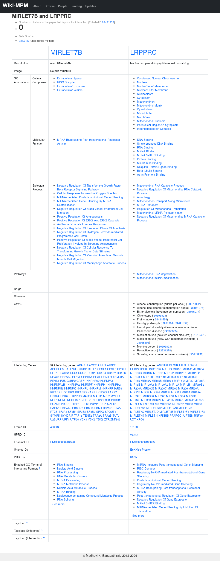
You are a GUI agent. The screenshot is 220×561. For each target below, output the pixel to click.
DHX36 (121, 373)
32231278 (165, 350)
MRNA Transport (147, 205)
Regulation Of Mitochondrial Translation (161, 209)
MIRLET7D (152, 412)
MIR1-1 (177, 369)
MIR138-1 (136, 377)
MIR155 (135, 381)
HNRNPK (70, 388)
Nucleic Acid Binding (70, 468)
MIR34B (191, 396)
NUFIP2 (97, 400)
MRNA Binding (146, 151)
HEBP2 (134, 369)
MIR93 (189, 404)
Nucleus (142, 82)
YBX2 (91, 419)
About (37, 6)
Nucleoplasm (145, 94)
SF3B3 (91, 412)
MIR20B (135, 392)
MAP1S (167, 369)
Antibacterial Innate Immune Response (81, 224)
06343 (134, 434)
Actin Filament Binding (151, 174)
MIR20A (194, 388)
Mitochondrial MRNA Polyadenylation (160, 212)
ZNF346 (115, 419)
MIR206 (183, 388)
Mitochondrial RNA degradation (156, 274)
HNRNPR (107, 388)
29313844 (168, 323)
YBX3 (99, 419)
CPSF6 (111, 369)
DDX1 (73, 373)
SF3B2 (81, 412)
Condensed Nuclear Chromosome (158, 78)
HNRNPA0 (93, 381)
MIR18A (199, 381)
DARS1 (64, 373)
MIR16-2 (179, 381)
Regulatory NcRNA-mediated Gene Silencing (164, 484)
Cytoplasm (143, 98)
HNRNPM (95, 388)
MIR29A (196, 392)
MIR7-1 (179, 400)
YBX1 (83, 419)
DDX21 (82, 373)
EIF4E (183, 365)
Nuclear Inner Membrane (152, 86)
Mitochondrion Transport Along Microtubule (163, 201)
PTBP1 (75, 404)
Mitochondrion (145, 101)
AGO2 (93, 365)
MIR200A (136, 388)
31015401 (199, 335)
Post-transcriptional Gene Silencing (159, 480)
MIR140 (161, 377)
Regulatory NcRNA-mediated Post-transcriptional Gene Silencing (171, 474)
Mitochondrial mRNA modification (158, 278)
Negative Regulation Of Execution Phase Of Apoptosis (91, 228)
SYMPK (55, 415)
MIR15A (146, 381)
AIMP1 (102, 365)
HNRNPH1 (100, 384)
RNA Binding (145, 147)
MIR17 (189, 381)
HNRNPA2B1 (58, 384)
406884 (54, 427)
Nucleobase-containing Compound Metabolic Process (90, 495)
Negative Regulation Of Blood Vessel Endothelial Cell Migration (90, 211)
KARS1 (92, 392)
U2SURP (55, 419)
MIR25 (186, 392)
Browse (50, 6)
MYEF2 (115, 396)
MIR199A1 (147, 384)
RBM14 (88, 408)
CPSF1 (101, 369)
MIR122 (169, 373)
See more (58, 504)
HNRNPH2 (114, 384)
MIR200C (161, 388)
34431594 (161, 319)
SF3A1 (62, 412)
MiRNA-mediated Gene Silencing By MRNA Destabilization (84, 203)
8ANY (134, 457)
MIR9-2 (144, 404)
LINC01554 (154, 369)
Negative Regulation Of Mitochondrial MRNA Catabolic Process (171, 218)
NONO (62, 400)
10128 (134, 427)
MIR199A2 (161, 384)
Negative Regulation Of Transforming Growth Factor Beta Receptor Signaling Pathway (89, 187)
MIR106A (198, 369)
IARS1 (118, 388)
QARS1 (112, 404)
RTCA (117, 408)
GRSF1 (81, 381)
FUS (63, 381)
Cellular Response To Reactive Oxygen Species (87, 193)
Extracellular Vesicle (69, 90)
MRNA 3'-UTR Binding (151, 155)
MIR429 (156, 400)
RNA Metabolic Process (72, 476)
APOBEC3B (58, 369)
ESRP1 (107, 377)
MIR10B (158, 373)
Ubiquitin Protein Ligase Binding (157, 167)
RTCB (54, 412)
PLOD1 (65, 404)
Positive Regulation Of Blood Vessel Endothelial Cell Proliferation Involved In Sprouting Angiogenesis (89, 242)
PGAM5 (55, 404)
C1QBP (82, 369)
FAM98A (118, 377)
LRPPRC (143, 52)
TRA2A (97, 415)
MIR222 (176, 392)
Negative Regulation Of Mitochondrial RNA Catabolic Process (169, 191)
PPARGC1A (177, 415)
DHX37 (54, 377)
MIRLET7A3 (170, 408)
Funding (76, 6)
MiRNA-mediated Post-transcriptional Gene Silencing (90, 197)
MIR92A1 (165, 404)
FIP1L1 (54, 381)
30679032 (194, 304)
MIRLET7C (137, 412)
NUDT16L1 (74, 400)
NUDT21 (86, 400)
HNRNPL (82, 388)
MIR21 (145, 392)
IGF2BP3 (81, 392)
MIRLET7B (66, 52)
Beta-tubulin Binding (149, 170)
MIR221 (165, 392)
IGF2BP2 (68, 392)
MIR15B (157, 381)
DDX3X (101, 373)
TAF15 (78, 415)
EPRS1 (87, 377)
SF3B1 (72, 412)
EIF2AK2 (65, 377)
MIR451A (168, 400)
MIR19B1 (186, 384)
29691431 (181, 323)
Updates (90, 6)
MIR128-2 (194, 373)
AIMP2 (111, 365)
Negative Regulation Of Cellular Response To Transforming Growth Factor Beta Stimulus (85, 249)
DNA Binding (145, 140)
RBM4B (108, 408)
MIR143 (182, 377)
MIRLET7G (137, 415)
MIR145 (192, 377)
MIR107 (147, 373)
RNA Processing (67, 472)
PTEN (189, 415)
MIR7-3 (198, 400)
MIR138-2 (149, 377)
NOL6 (53, 400)
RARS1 (55, 408)
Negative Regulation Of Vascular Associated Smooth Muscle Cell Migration (90, 257)
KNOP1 (102, 392)
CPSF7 (121, 369)
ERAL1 (97, 377)
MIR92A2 (178, 404)
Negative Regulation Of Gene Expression (162, 499)
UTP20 (74, 419)
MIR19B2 (198, 384)
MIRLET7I (151, 415)
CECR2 (173, 365)
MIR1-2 (187, 369)
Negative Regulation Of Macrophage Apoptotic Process (91, 263)
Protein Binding (146, 159)
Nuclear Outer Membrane (152, 90)
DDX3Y (111, 373)
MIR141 (171, 377)
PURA (102, 404)
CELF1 (92, 369)
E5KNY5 (135, 449)
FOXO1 (192, 365)
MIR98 (198, 404)
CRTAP (55, 373)
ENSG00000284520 (62, 442)
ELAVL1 (77, 377)
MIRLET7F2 (197, 412)
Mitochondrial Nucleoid (151, 121)
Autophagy (143, 197)
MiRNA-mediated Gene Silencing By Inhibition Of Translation (167, 509)
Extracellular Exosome (71, 86)
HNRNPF (87, 384)
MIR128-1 (181, 373)
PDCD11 (116, 400)
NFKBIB (164, 415)
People (62, 6)
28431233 (108, 22)
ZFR (107, 419)
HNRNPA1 (106, 381)
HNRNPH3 (56, 388)
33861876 (197, 308)
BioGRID (24, 40)
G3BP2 (71, 381)
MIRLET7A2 (154, 408)
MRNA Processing (68, 480)
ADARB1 (82, 365)
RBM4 (98, 408)
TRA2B (107, 415)
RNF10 (198, 415)
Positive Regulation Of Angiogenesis (80, 216)
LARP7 (112, 392)
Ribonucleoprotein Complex (154, 129)
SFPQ (100, 412)
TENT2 (87, 415)
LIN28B (65, 396)
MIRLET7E (166, 412)
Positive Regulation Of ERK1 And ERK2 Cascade (88, 220)
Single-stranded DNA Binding (155, 143)
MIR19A (174, 384)
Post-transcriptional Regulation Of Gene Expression (169, 495)
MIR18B (135, 384)
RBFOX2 (65, 408)
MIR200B (148, 388)
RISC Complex (66, 82)
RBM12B (77, 408)
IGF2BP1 (56, 392)
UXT (133, 419)
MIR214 (155, 392)
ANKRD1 (162, 365)
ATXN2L (71, 369)
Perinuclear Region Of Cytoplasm (158, 125)
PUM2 (94, 404)
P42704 (146, 449)
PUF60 (85, 404)
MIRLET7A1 (137, 408)
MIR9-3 (154, 404)
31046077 (193, 311)
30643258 (196, 354)
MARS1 (87, 396)
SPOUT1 (110, 412)
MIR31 (170, 396)
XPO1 (140, 419)
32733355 (171, 331)
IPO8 (143, 369)
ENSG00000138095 (142, 442)
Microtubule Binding (149, 163)
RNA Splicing (65, 499)
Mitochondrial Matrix (149, 105)
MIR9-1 (134, 404)
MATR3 (97, 396)
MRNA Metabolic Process (73, 484)
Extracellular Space (69, 78)
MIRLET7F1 (181, 412)
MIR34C (135, 400)
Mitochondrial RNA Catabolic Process (160, 185)
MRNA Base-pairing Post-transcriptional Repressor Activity (88, 141)
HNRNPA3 (73, 384)
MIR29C (160, 396)
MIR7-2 (189, 400)
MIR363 (146, 400)
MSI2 (106, 396)
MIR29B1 (136, 396)
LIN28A (55, 396)
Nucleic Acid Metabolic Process (77, 488)
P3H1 (106, 400)
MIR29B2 (148, 396)
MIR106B (136, 373)
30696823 (160, 315)
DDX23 (92, 373)
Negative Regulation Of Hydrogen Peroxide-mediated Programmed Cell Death (90, 234)
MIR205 (172, 388)
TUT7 (116, 415)
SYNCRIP (67, 415)
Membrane (143, 117)
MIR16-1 (168, 381)
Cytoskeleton (145, 109)
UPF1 (65, 419)
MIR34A (180, 396)
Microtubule (144, 113)
